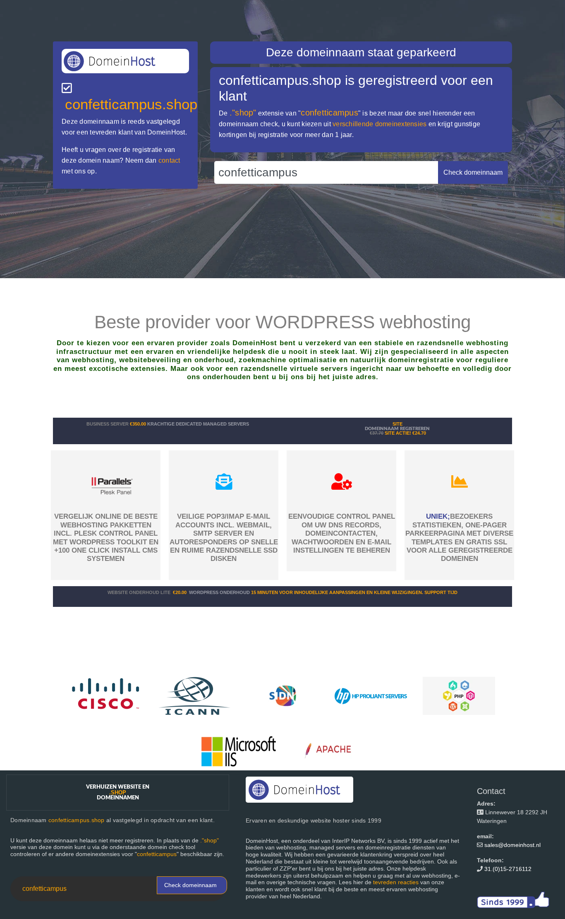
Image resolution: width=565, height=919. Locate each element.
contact (169, 160)
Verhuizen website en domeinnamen (117, 792)
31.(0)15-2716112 (507, 869)
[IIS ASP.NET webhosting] (238, 750)
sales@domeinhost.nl (512, 845)
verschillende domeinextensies (379, 124)
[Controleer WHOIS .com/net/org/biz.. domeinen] (194, 695)
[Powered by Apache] (332, 750)
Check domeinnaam (190, 885)
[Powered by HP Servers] (371, 695)
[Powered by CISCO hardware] (106, 695)
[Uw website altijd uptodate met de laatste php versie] (459, 695)
